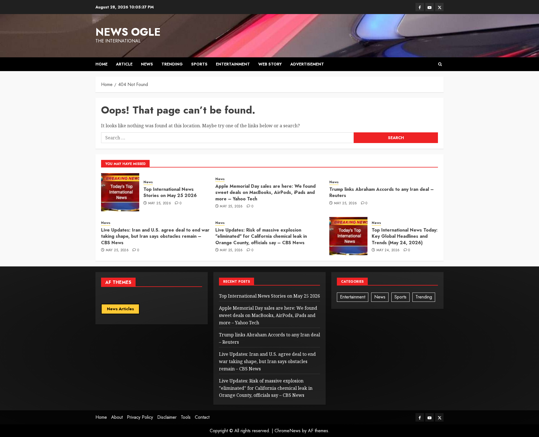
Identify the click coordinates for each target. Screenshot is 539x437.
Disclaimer (167, 417)
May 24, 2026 (387, 250)
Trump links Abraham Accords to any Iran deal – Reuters (381, 192)
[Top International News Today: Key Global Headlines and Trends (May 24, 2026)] (348, 236)
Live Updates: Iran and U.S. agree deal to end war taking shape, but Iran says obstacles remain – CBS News (155, 236)
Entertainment (233, 64)
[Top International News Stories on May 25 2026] (120, 192)
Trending (172, 64)
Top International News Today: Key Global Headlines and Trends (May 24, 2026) (405, 236)
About (117, 417)
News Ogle (128, 32)
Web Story (270, 64)
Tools (186, 417)
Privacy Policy (140, 417)
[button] (440, 64)
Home (101, 64)
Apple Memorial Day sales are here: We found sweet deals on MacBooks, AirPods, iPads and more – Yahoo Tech (265, 192)
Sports (199, 64)
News (147, 64)
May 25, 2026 (159, 203)
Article (124, 64)
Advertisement (307, 64)
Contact (202, 417)
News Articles (120, 309)
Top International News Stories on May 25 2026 (170, 192)
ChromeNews (288, 430)
